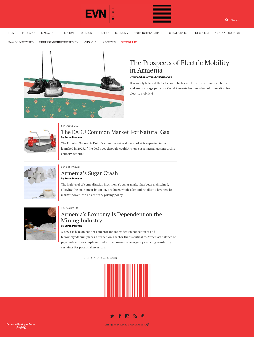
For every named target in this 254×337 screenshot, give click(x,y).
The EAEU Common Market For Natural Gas (115, 132)
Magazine (48, 33)
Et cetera (202, 33)
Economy (121, 33)
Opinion (86, 33)
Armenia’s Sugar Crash (89, 173)
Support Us (129, 42)
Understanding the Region (58, 42)
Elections (68, 33)
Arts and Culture (227, 33)
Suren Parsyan (73, 137)
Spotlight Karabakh (148, 33)
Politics (104, 33)
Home (12, 33)
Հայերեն (90, 42)
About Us (109, 42)
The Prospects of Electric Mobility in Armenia (179, 66)
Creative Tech (179, 33)
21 (108, 257)
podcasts (29, 33)
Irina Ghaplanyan (143, 76)
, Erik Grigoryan (163, 76)
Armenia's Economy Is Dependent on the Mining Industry (111, 217)
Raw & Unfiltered (21, 42)
